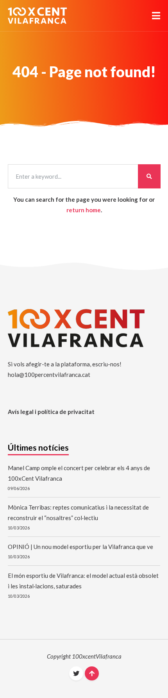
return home (83, 209)
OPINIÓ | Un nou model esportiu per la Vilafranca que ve (80, 546)
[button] (156, 15)
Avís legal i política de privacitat (51, 411)
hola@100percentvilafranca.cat (49, 374)
